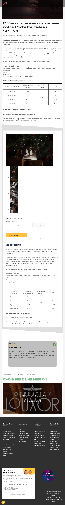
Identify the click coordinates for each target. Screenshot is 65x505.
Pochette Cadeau (46, 238)
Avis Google (53, 431)
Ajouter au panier (16, 235)
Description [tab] (13, 240)
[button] (6, 133)
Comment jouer (24, 433)
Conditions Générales (50, 499)
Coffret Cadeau (36, 238)
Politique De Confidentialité (53, 497)
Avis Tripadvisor (55, 433)
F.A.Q (20, 429)
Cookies (57, 499)
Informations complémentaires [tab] (27, 240)
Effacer (47, 225)
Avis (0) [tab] (39, 240)
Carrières (22, 431)
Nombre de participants (18, 225)
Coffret (8, 216)
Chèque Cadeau (24, 438)
